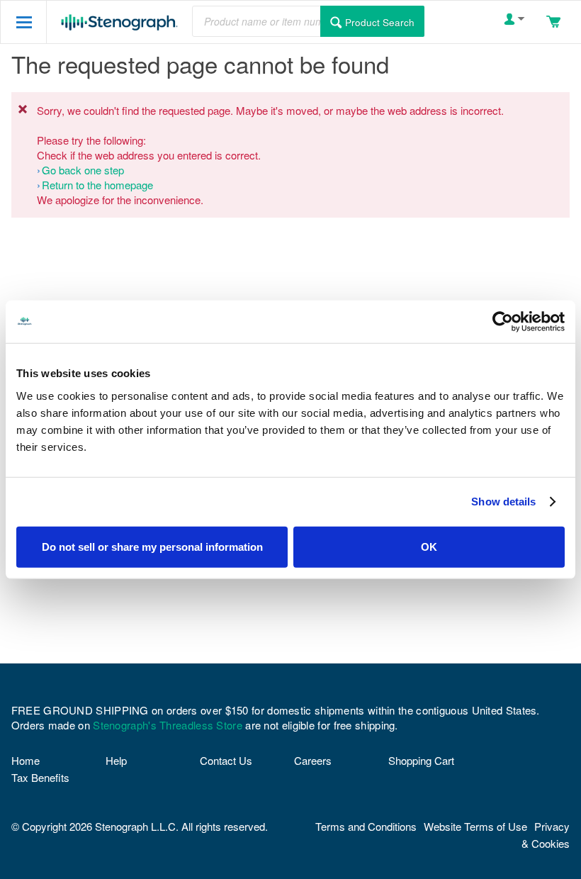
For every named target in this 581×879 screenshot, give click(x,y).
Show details (503, 502)
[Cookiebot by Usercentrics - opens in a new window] (503, 321)
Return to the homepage (97, 184)
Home (25, 760)
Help (116, 760)
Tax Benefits (40, 777)
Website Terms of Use (475, 826)
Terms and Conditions (366, 826)
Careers (313, 760)
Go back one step (83, 169)
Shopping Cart (421, 760)
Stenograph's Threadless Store (167, 724)
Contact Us (226, 760)
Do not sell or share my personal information (152, 546)
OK (429, 546)
